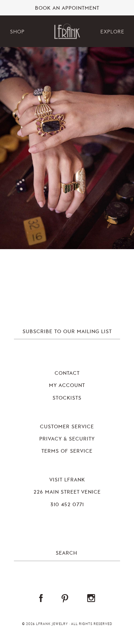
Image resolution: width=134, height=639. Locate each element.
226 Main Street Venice (67, 492)
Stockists (67, 398)
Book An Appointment (67, 8)
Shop (17, 32)
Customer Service (67, 427)
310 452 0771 (67, 505)
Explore (112, 32)
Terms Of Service (67, 451)
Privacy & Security (67, 439)
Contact (67, 373)
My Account (67, 385)
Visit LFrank (67, 480)
